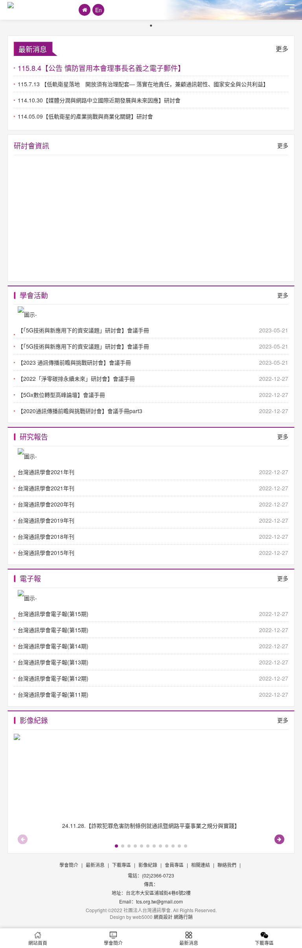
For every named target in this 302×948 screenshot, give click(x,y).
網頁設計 (163, 916)
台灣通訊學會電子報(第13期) (153, 662)
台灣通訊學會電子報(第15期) (153, 630)
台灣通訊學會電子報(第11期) (153, 694)
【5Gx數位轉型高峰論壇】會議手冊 (153, 395)
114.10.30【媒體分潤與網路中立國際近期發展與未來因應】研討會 (99, 100)
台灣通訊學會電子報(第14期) (153, 646)
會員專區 (174, 864)
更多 (282, 48)
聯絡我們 (226, 864)
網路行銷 (183, 916)
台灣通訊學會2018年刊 (153, 536)
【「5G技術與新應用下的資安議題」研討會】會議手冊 (153, 346)
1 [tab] (151, 26)
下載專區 (121, 864)
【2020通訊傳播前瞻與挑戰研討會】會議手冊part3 (153, 411)
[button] (279, 839)
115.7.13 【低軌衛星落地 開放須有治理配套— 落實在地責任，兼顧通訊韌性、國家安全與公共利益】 (143, 84)
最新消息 (95, 864)
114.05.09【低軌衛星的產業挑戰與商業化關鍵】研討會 (85, 116)
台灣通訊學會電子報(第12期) (153, 678)
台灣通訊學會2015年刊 (153, 553)
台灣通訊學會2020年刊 (153, 504)
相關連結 (200, 864)
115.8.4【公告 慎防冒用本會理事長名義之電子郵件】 (101, 68)
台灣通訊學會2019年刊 (153, 520)
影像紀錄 (147, 864)
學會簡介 (68, 864)
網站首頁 (37, 942)
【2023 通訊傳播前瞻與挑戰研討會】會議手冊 (153, 362)
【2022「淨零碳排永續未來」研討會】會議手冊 (153, 378)
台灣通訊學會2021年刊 (153, 488)
